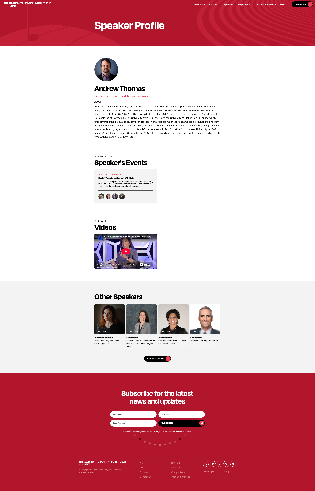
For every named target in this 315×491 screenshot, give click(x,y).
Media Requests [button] (209, 471)
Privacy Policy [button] (158, 432)
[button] (27, 4)
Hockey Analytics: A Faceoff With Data (116, 178)
